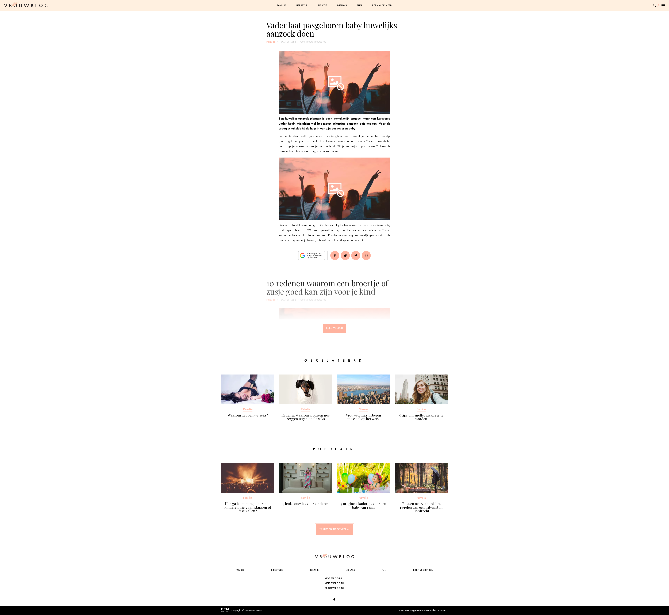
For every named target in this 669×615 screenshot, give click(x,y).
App (366, 255)
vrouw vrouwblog (316, 42)
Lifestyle (301, 5)
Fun (359, 5)
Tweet (345, 255)
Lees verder (334, 328)
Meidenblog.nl (334, 583)
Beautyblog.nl (334, 588)
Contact (442, 610)
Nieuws (342, 5)
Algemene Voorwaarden (423, 610)
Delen (334, 255)
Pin (355, 255)
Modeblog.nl (333, 578)
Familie (281, 5)
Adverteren (403, 610)
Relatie (322, 5)
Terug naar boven (332, 529)
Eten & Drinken (382, 5)
